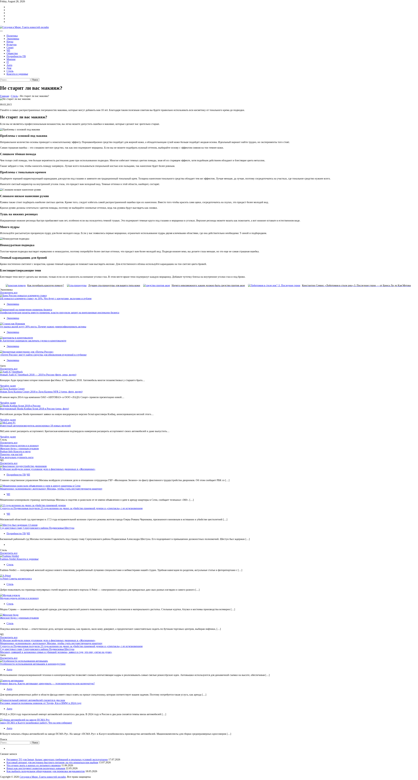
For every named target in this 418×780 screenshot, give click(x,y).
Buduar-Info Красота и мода (15, 451)
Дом (9, 68)
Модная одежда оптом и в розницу (19, 445)
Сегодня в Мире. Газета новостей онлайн (43, 776)
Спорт (10, 47)
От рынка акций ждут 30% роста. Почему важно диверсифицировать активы (43, 326)
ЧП (8, 50)
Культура (11, 44)
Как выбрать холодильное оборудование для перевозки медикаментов (46, 771)
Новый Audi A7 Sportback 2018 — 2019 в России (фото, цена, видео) (38, 374)
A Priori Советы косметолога (16, 578)
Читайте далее (8, 385)
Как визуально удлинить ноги (16, 457)
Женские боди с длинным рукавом (19, 448)
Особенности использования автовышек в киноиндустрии (32, 664)
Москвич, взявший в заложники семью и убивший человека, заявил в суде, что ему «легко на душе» (56, 652)
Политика (12, 35)
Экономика (13, 38)
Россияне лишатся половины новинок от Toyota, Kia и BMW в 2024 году (40, 703)
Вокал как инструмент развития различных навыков (36, 768)
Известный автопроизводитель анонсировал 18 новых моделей (35, 425)
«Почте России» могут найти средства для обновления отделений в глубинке (43, 354)
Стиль (10, 71)
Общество (12, 53)
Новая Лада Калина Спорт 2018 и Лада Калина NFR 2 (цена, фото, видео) (41, 391)
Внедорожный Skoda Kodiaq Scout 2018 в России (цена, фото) (34, 408)
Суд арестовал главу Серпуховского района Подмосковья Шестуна (37, 528)
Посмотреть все (8, 292)
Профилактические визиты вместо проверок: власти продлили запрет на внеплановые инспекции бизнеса (59, 312)
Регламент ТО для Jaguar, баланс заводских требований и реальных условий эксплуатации (57, 759)
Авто (9, 65)
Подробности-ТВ (16, 56)
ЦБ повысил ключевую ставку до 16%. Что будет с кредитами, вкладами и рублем (45, 298)
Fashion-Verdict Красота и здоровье (19, 559)
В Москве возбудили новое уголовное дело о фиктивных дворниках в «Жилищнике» (47, 469)
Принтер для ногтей (11, 454)
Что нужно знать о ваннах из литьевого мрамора (34, 765)
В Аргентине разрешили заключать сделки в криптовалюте (33, 340)
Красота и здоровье (17, 74)
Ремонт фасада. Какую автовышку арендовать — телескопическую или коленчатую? (47, 683)
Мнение (11, 59)
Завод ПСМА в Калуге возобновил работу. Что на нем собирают (36, 722)
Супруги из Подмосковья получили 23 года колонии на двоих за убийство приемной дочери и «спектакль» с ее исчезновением (71, 508)
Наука (10, 41)
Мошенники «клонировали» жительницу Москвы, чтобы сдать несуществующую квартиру (51, 488)
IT (8, 62)
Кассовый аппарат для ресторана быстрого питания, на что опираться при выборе (52, 762)
